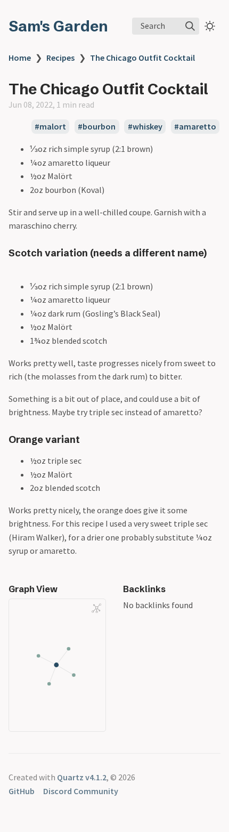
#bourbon (97, 127)
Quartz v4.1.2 (82, 777)
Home (20, 57)
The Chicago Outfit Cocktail (142, 57)
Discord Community (80, 791)
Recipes (60, 57)
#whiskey (145, 127)
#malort (50, 127)
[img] (190, 26)
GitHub (22, 791)
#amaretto (195, 127)
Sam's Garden (58, 26)
